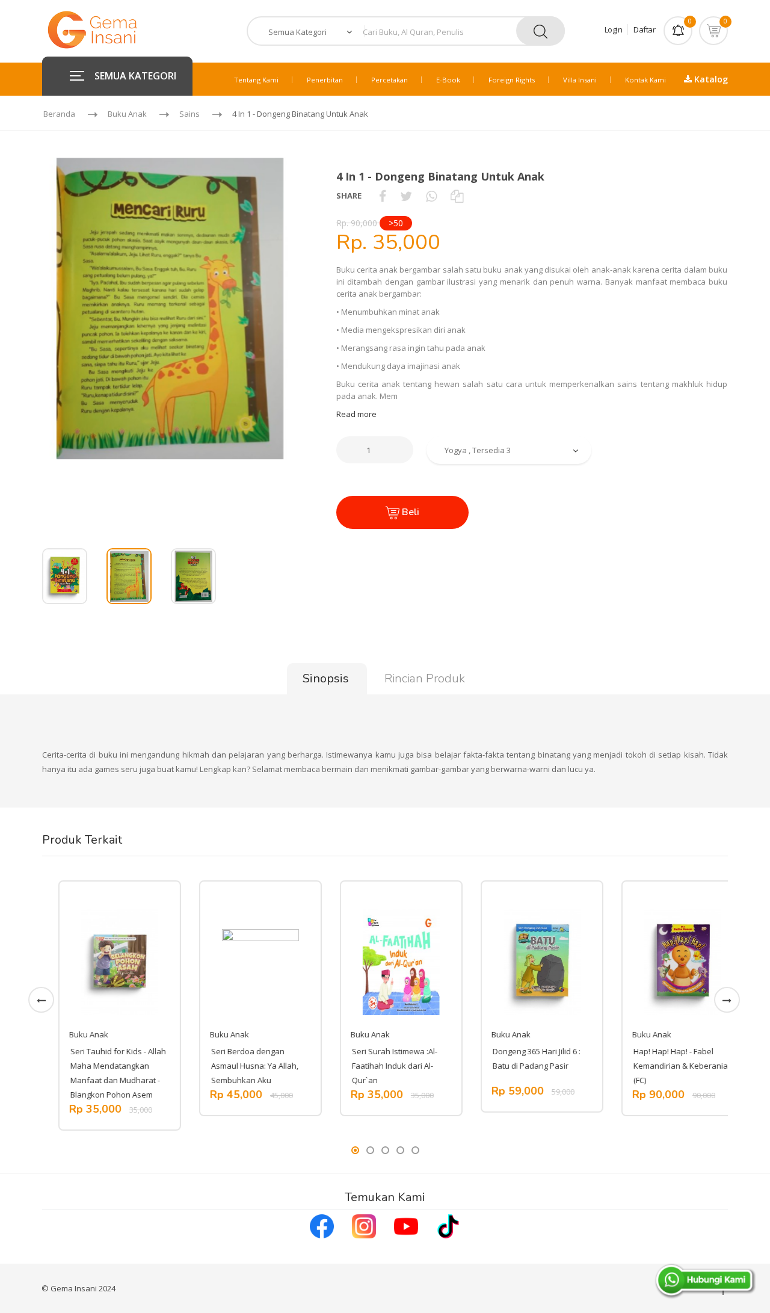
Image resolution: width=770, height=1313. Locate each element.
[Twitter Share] (406, 195)
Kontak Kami (645, 79)
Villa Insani (580, 79)
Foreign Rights (511, 79)
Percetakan (389, 79)
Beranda (59, 113)
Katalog (710, 79)
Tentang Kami (256, 79)
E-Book (448, 79)
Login (614, 29)
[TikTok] (448, 1225)
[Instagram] (364, 1225)
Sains (189, 113)
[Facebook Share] (382, 195)
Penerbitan (325, 79)
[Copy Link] (457, 195)
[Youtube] (406, 1225)
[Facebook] (322, 1225)
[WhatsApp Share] (431, 195)
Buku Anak (127, 113)
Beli (409, 512)
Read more (356, 414)
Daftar (644, 29)
